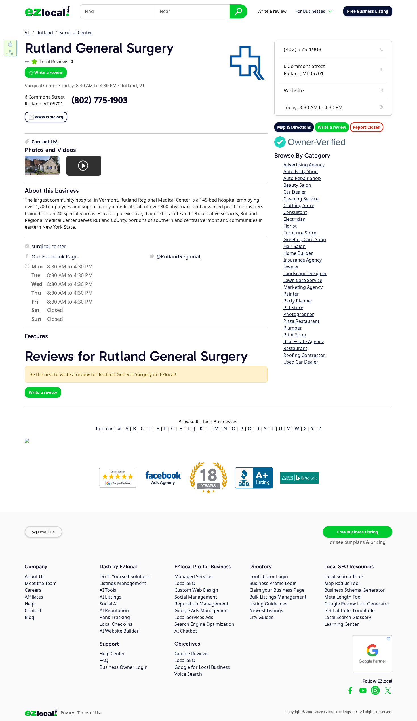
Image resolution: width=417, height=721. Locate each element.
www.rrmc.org (49, 117)
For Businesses (310, 11)
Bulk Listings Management (277, 597)
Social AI (108, 604)
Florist (290, 226)
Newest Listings (266, 610)
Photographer (298, 314)
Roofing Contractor (304, 355)
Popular (104, 428)
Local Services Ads (193, 617)
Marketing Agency (303, 287)
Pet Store (293, 307)
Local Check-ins (116, 624)
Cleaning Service (301, 199)
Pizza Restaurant (301, 321)
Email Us (46, 532)
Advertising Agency (304, 165)
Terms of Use (89, 712)
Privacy (67, 712)
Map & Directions (294, 127)
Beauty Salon (297, 185)
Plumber (292, 328)
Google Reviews (191, 653)
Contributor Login (268, 576)
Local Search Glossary (347, 617)
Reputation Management (201, 604)
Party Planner (298, 301)
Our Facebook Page (54, 256)
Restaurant (295, 348)
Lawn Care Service (302, 280)
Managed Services (194, 576)
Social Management (195, 597)
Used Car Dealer (300, 362)
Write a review (272, 11)
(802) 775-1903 (302, 49)
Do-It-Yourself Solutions (125, 576)
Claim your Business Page (276, 590)
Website (294, 90)
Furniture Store (299, 233)
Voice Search (188, 674)
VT (27, 32)
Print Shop (294, 335)
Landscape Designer (305, 273)
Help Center (112, 653)
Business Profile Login (273, 583)
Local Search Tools (344, 576)
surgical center (48, 246)
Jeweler (291, 267)
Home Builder (298, 253)
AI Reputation (114, 610)
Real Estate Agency (303, 341)
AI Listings (110, 597)
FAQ (104, 660)
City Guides (261, 617)
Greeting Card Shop (304, 239)
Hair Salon (294, 246)
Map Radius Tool (342, 583)
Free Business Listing (357, 532)
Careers (33, 590)
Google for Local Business (202, 667)
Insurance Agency (302, 260)
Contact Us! (44, 142)
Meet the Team (41, 583)
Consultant (295, 212)
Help (30, 604)
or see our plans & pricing (358, 542)
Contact (33, 610)
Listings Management (123, 583)
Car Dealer (294, 192)
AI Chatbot (185, 631)
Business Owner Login (124, 667)
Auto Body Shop (300, 171)
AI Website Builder (119, 631)
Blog (29, 617)
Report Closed (366, 127)
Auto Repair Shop (302, 178)
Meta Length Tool (343, 597)
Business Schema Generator (354, 590)
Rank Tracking (115, 617)
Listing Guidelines (268, 604)
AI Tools (108, 590)
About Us (35, 576)
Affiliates (34, 597)
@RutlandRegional (178, 256)
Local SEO (184, 583)
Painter (291, 294)
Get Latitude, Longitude (349, 610)
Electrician (294, 219)
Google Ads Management (201, 610)
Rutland (44, 32)
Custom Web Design (196, 590)
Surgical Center (75, 32)
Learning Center (341, 624)
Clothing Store (298, 205)
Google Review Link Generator (356, 604)
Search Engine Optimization (204, 624)
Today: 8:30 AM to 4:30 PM (89, 85)
